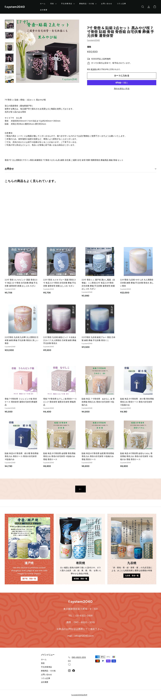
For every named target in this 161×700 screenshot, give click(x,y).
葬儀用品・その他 (87, 4)
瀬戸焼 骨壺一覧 (29, 579)
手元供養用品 (67, 4)
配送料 (93, 69)
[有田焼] (80, 538)
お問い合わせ (106, 4)
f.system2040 (15, 7)
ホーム (43, 4)
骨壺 (52, 4)
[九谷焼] (132, 538)
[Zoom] (47, 51)
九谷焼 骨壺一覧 (132, 575)
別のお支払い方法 (121, 88)
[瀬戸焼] (29, 538)
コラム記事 (121, 4)
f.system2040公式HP (79, 695)
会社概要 (43, 10)
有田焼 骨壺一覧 (80, 579)
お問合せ (9, 168)
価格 (89, 46)
